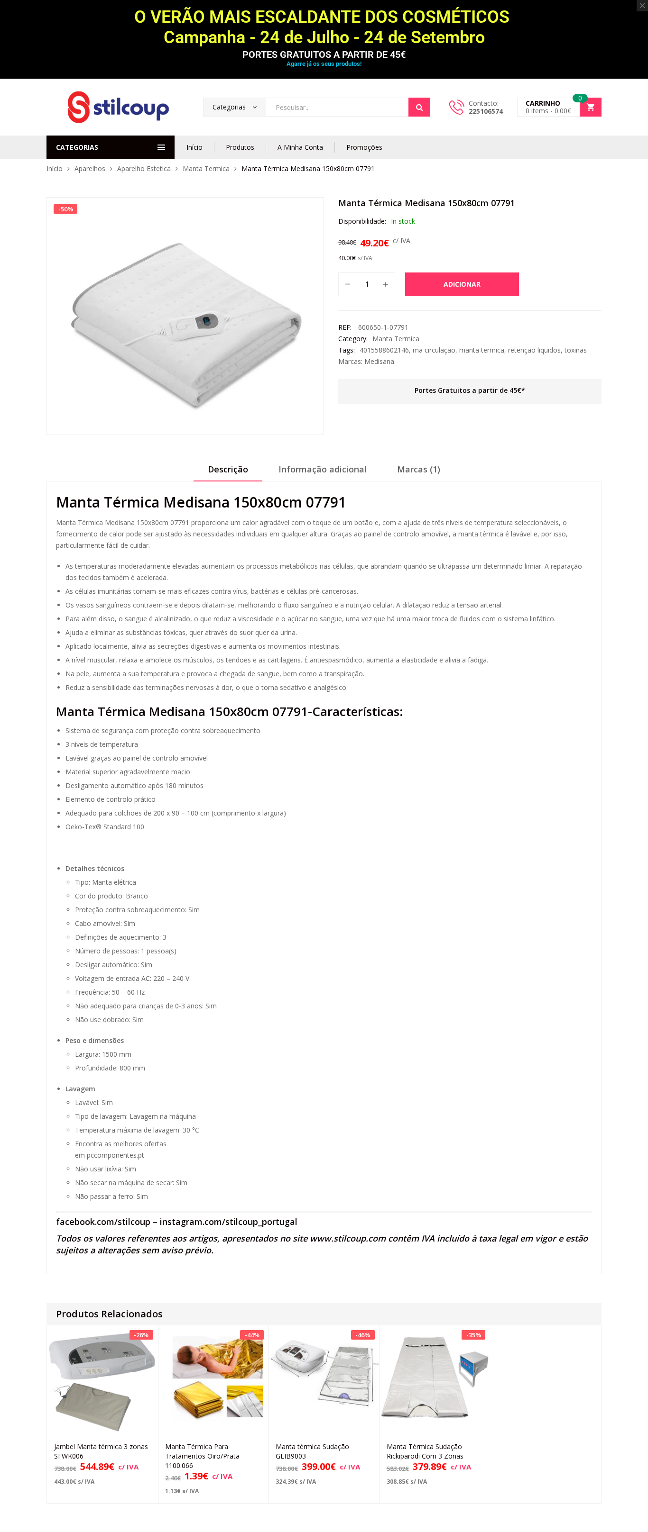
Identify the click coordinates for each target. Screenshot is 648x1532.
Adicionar (462, 284)
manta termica (481, 349)
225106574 (486, 111)
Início (194, 147)
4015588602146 (384, 349)
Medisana (379, 361)
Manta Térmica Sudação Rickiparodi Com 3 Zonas (425, 1451)
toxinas (576, 349)
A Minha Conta (300, 147)
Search (419, 107)
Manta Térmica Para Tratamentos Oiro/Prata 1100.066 (202, 1456)
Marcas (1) (418, 469)
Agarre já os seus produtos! (324, 63)
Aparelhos (89, 168)
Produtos (240, 147)
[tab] (228, 472)
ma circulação (434, 349)
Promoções (364, 147)
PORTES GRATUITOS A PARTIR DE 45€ (324, 54)
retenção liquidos (534, 349)
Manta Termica (206, 168)
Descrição (228, 469)
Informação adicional (322, 469)
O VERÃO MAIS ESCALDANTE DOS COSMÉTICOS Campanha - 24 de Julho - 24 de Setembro (324, 27)
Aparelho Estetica (144, 168)
